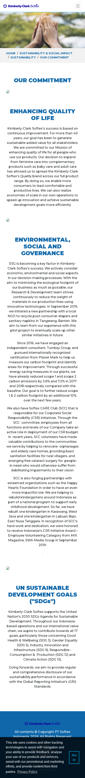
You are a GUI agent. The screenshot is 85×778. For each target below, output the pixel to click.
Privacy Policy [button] (27, 771)
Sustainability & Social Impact (46, 53)
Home (10, 53)
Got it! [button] (74, 758)
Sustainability (23, 57)
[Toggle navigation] (78, 6)
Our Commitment (54, 57)
